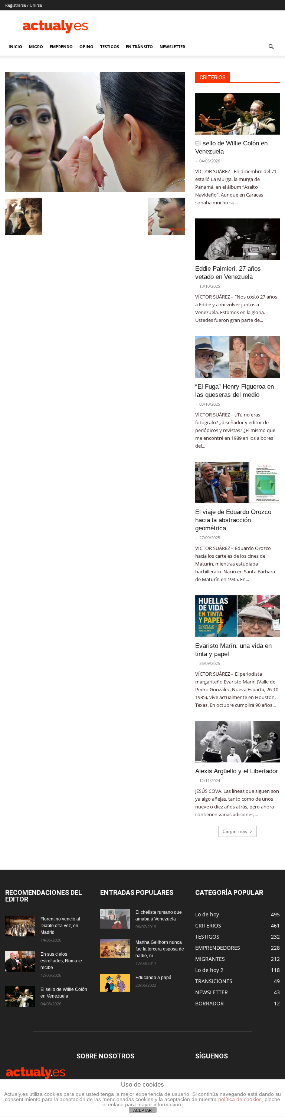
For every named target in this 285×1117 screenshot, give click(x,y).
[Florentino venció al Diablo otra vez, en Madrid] (20, 926)
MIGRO (36, 46)
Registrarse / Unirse (23, 5)
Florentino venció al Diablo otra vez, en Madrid (60, 925)
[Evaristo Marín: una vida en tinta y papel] (237, 616)
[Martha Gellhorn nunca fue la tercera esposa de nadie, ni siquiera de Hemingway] (115, 948)
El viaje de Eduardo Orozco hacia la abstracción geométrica (233, 520)
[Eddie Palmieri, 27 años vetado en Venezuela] (237, 239)
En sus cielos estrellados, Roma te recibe (61, 961)
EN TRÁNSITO (139, 46)
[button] (271, 46)
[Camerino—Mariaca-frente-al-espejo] (95, 190)
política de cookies (240, 1099)
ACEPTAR (142, 1110)
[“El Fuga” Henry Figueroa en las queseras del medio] (237, 357)
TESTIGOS (109, 46)
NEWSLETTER (172, 46)
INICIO (15, 46)
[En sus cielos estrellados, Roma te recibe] (20, 961)
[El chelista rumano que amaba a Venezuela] (115, 919)
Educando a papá (153, 977)
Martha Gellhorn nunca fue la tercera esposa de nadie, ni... (159, 949)
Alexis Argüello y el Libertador (236, 771)
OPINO (86, 46)
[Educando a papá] (115, 983)
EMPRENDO (61, 46)
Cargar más (235, 831)
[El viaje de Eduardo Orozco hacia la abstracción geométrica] (237, 483)
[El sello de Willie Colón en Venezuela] (237, 114)
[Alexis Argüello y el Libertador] (237, 742)
